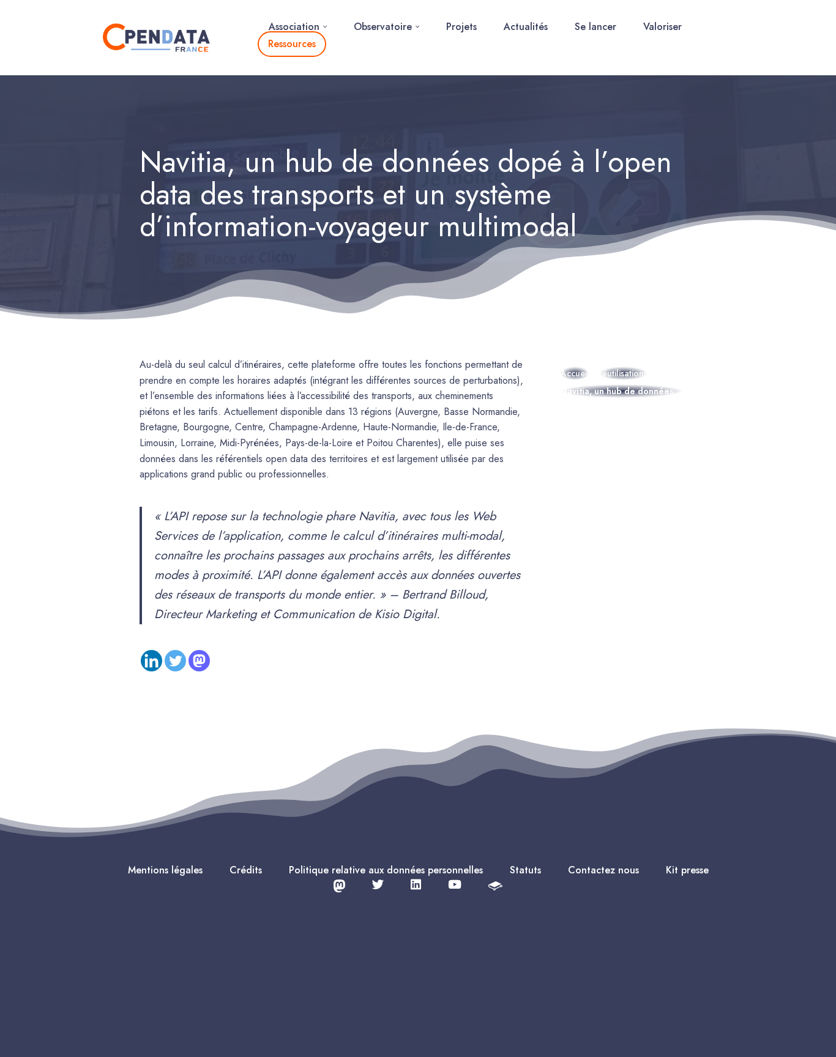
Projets (461, 27)
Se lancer (595, 27)
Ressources (292, 44)
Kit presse (687, 870)
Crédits (246, 870)
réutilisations (623, 373)
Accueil (575, 373)
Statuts (525, 870)
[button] (325, 26)
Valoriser (662, 27)
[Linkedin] (151, 660)
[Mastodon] (199, 660)
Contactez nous (603, 870)
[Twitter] (175, 660)
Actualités (526, 27)
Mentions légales (165, 870)
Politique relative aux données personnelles (386, 870)
